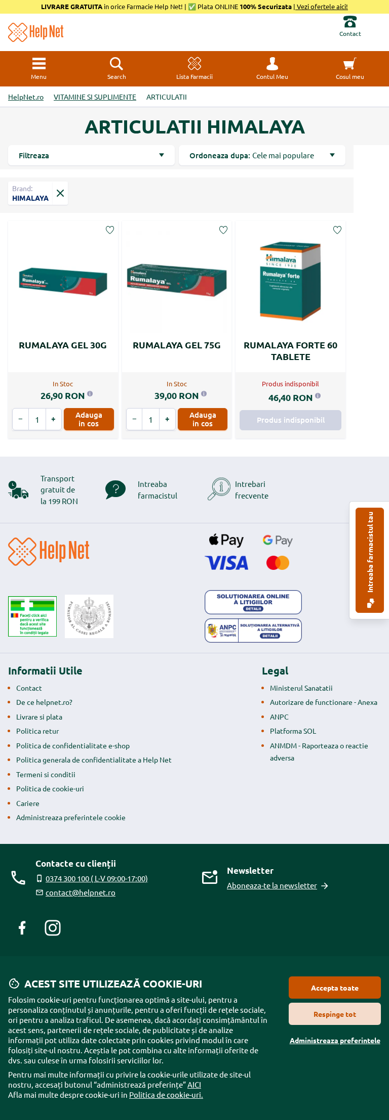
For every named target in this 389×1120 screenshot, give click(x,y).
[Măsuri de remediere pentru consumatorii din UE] (253, 602)
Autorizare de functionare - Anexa (323, 701)
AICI (194, 1084)
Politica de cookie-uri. (166, 1094)
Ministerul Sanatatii (301, 687)
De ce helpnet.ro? (44, 701)
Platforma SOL (293, 730)
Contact (29, 687)
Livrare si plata (39, 716)
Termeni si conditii (45, 774)
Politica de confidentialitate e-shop (73, 745)
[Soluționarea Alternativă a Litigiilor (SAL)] (253, 630)
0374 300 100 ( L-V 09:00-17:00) (97, 878)
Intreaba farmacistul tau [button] (369, 553)
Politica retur (37, 730)
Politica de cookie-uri (50, 788)
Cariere (28, 803)
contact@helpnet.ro (80, 892)
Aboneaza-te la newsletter (272, 885)
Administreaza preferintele (335, 1040)
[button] (273, 68)
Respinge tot (335, 1013)
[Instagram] (52, 928)
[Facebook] (22, 928)
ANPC (279, 716)
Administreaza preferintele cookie (71, 817)
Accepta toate (335, 987)
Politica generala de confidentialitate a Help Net (94, 759)
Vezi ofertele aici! (321, 6)
